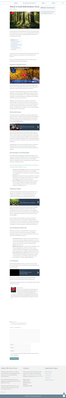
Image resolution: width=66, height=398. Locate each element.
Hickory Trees (13, 321)
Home (16, 3)
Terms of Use (48, 375)
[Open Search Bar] (63, 3)
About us (3, 392)
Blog (43, 3)
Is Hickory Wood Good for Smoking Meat (19, 323)
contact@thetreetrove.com (33, 374)
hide (16, 40)
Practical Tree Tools (29, 3)
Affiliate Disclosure (49, 380)
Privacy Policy (48, 373)
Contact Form (39, 376)
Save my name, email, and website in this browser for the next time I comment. (25, 354)
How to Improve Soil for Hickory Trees (18, 324)
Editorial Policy (48, 371)
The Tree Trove (31, 396)
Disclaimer (47, 378)
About (53, 3)
